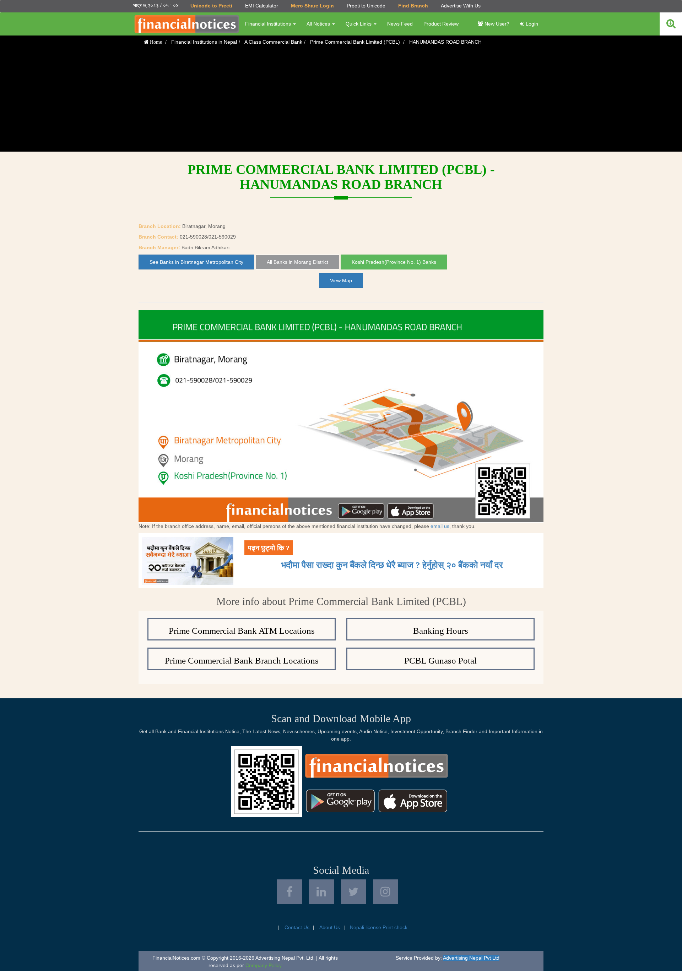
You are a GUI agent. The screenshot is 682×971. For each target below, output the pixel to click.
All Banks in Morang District (297, 262)
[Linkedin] (321, 891)
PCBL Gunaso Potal (440, 660)
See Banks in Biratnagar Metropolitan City (196, 262)
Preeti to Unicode (366, 6)
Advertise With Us (461, 6)
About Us (329, 927)
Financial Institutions (268, 24)
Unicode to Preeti (211, 6)
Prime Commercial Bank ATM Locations (242, 630)
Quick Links (359, 24)
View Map (341, 280)
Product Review (441, 24)
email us (440, 526)
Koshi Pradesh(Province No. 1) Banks (394, 262)
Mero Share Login (312, 6)
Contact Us (297, 927)
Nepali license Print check (378, 927)
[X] (353, 891)
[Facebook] (289, 891)
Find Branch (413, 6)
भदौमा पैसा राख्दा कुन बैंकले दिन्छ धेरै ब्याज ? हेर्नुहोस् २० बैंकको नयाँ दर (392, 565)
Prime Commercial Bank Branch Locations (242, 660)
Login (531, 24)
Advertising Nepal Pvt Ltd (471, 958)
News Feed (400, 24)
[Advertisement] (341, 102)
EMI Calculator (261, 6)
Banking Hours (440, 630)
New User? (496, 24)
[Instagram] (385, 891)
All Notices (319, 24)
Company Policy (263, 965)
